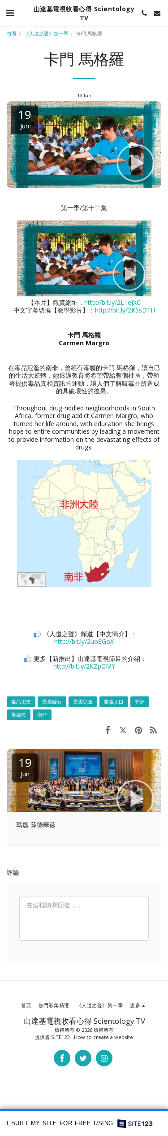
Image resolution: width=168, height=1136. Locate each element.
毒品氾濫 (21, 701)
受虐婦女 (52, 701)
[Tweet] (122, 729)
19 (25, 766)
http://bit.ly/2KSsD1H (125, 310)
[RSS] (153, 729)
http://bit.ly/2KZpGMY (84, 666)
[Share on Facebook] (107, 729)
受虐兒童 (83, 701)
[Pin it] (138, 729)
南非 (42, 714)
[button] (9, 13)
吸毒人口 (114, 701)
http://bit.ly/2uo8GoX (84, 641)
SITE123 (60, 1037)
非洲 (140, 701)
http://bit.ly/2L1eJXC (112, 302)
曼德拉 (18, 714)
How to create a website (103, 1037)
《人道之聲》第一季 (46, 33)
